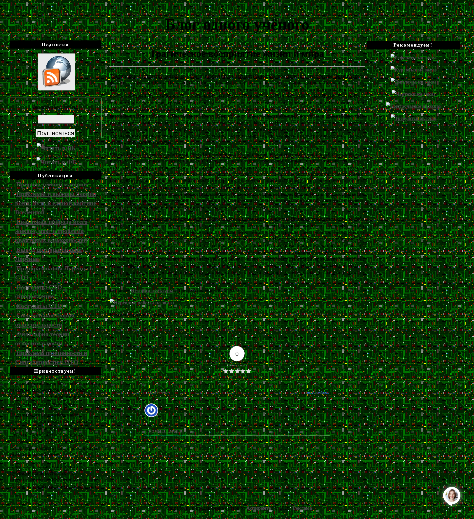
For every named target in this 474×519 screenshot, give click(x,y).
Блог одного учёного (237, 23)
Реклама (302, 507)
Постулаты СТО (39, 305)
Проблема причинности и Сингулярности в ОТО (51, 357)
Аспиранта (258, 507)
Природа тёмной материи (51, 184)
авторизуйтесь (317, 392)
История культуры (152, 290)
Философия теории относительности (42, 338)
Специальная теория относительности (45, 320)
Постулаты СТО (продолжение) (38, 291)
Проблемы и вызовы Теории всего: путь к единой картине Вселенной (55, 202)
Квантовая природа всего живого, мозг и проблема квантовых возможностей (51, 230)
